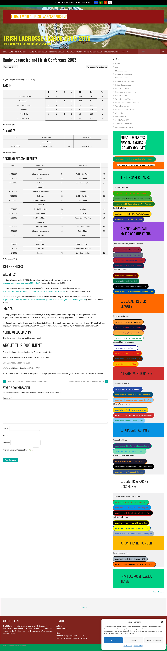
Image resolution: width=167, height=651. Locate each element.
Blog (11, 51)
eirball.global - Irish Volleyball (126, 281)
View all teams (158, 592)
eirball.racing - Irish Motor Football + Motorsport (133, 534)
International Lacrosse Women (127, 102)
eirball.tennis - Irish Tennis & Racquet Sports (132, 446)
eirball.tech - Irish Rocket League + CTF (130, 559)
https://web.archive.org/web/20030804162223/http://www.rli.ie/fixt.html (34, 291)
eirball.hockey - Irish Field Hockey (127, 359)
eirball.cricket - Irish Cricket (125, 364)
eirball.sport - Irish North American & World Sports (134, 159)
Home (5, 51)
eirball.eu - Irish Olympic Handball (127, 389)
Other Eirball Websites (124, 127)
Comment (7, 398)
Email (6, 435)
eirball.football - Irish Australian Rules (129, 327)
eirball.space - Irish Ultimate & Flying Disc (130, 286)
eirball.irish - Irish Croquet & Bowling (129, 472)
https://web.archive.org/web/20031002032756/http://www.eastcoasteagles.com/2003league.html (44, 299)
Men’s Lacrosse (20, 51)
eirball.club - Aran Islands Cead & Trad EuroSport (133, 415)
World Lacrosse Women (93, 51)
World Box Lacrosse (111, 51)
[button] (162, 622)
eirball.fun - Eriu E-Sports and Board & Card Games (134, 564)
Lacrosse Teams (121, 78)
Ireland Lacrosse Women (38, 51)
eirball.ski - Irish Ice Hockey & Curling (129, 260)
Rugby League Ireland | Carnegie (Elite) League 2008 (25, 381)
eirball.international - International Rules (130, 410)
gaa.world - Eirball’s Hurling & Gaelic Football (132, 193)
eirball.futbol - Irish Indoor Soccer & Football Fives (134, 292)
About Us (125, 51)
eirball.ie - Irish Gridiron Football (127, 250)
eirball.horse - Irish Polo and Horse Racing (131, 523)
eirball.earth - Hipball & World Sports (129, 421)
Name (6, 428)
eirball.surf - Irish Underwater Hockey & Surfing (133, 400)
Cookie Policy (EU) (122, 120)
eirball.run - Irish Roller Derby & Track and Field (132, 513)
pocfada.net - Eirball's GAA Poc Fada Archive (132, 214)
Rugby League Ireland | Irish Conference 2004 (88, 381)
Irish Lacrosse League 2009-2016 (47, 38)
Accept (113, 640)
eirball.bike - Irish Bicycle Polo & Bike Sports (131, 528)
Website (6, 442)
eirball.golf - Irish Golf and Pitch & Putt (129, 461)
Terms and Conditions (123, 124)
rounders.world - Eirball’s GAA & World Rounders (133, 204)
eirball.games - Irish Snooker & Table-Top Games (133, 466)
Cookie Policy (128, 646)
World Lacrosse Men (74, 51)
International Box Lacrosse (125, 109)
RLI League (91, 67)
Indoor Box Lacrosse (56, 51)
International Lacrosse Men (125, 92)
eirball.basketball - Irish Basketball (128, 255)
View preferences (154, 640)
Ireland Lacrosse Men (123, 74)
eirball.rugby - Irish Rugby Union (127, 353)
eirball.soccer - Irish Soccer (125, 348)
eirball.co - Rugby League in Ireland (128, 333)
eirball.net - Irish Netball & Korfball (128, 322)
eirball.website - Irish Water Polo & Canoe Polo (133, 395)
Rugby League (101, 67)
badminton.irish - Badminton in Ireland (129, 451)
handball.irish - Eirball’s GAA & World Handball (132, 199)
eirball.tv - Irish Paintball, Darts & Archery (130, 502)
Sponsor (157, 38)
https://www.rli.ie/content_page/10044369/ (21, 283)
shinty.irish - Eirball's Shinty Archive (128, 219)
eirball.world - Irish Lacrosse (125, 276)
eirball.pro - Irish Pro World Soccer (128, 338)
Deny (133, 640)
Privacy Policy (138, 646)
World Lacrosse (121, 95)
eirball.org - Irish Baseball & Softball (128, 266)
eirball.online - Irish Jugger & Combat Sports (132, 508)
